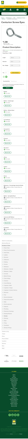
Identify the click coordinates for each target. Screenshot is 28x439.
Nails (5, 301)
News (14, 376)
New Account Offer (14, 392)
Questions (14, 81)
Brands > (21, 361)
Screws (3, 19)
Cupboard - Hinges (8, 287)
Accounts (14, 377)
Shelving (6, 318)
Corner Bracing (7, 283)
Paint (3, 346)
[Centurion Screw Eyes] (14, 33)
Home (2, 18)
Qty (3, 72)
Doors (3, 336)
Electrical (6, 292)
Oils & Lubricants (8, 304)
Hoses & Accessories (8, 299)
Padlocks (6, 306)
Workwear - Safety (8, 271)
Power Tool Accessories (9, 250)
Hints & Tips (14, 381)
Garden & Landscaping (7, 240)
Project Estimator (14, 379)
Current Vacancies (14, 391)
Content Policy (14, 400)
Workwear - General (8, 269)
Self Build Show (14, 380)
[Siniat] (14, 361)
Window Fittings (7, 327)
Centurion (7, 50)
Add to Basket (15, 72)
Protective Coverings (9, 311)
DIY (14, 18)
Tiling (5, 323)
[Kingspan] (6, 361)
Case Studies (14, 383)
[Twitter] (15, 415)
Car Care (6, 273)
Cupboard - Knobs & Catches (10, 290)
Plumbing (6, 308)
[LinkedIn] (18, 415)
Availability (6, 81)
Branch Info (7, 96)
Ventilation (6, 325)
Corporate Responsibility (14, 395)
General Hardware (8, 297)
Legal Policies (14, 398)
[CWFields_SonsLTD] (14, 355)
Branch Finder (14, 388)
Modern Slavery (14, 403)
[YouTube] (12, 415)
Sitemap (14, 389)
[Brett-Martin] (6, 355)
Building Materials (6, 243)
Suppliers (14, 385)
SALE (3, 348)
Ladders (6, 254)
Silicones (6, 257)
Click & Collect (14, 394)
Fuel (5, 294)
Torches (6, 264)
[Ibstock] (21, 355)
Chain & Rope (7, 278)
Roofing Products (8, 313)
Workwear (6, 266)
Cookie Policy (14, 402)
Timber (3, 333)
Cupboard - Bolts (8, 285)
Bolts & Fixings (7, 276)
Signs (5, 320)
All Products (9, 18)
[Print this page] (4, 77)
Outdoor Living (5, 331)
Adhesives (6, 259)
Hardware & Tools (21, 18)
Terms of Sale (14, 405)
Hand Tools (6, 252)
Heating (6, 262)
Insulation (4, 341)
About (14, 387)
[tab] (6, 81)
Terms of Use (14, 406)
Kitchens (4, 343)
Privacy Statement (14, 399)
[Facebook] (9, 415)
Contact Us (14, 396)
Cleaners (6, 280)
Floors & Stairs (5, 338)
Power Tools (7, 247)
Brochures (14, 384)
